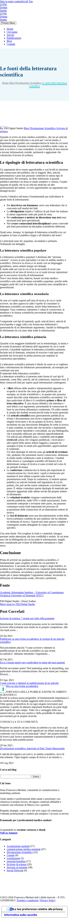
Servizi (10, 35)
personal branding (16, 861)
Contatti (11, 44)
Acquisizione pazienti (18, 846)
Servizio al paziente (17, 867)
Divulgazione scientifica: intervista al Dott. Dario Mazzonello (32, 748)
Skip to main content (11, 1)
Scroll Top (27, 1)
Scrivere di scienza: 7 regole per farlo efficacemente (27, 618)
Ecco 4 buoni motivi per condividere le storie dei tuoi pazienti (32, 662)
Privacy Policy (48, 900)
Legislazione (13, 858)
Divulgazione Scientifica (43, 128)
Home (10, 28)
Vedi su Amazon (8, 832)
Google (11, 855)
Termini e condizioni (27, 900)
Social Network (15, 870)
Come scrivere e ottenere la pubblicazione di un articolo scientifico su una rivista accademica (29, 685)
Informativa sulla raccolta (20, 914)
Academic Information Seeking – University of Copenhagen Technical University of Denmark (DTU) (32, 594)
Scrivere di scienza (16, 864)
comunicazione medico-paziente (24, 849)
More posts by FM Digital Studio (17, 604)
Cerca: (36, 776)
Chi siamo (12, 31)
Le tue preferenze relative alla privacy (38, 909)
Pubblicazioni (14, 38)
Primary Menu (8, 23)
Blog (9, 41)
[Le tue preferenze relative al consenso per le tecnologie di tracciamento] (3, 689)
